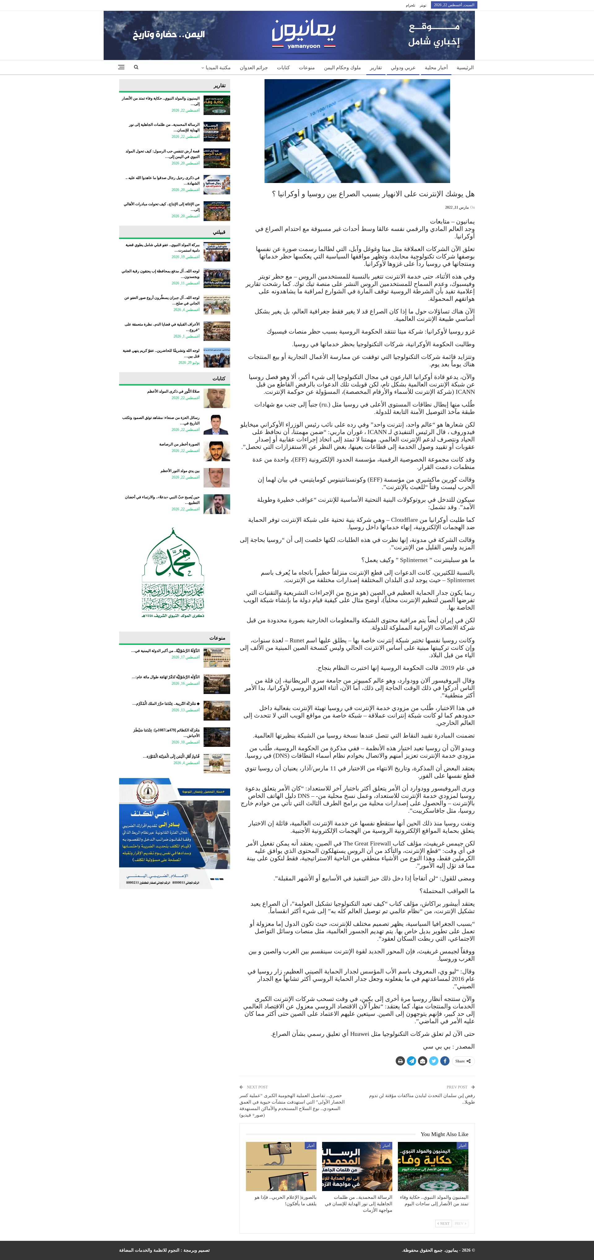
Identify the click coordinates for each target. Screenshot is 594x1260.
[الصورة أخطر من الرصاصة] (217, 451)
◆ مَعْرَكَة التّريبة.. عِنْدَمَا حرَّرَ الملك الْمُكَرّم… (166, 703)
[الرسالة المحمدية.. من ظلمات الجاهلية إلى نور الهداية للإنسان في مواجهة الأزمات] (357, 1166)
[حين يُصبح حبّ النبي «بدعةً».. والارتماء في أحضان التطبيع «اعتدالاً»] (217, 504)
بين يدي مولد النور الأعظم (180, 471)
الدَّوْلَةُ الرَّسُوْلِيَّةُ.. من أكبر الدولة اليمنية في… (165, 651)
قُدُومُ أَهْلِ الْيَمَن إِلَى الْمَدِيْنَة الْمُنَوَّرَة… (171, 756)
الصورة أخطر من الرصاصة (179, 444)
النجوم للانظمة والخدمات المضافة (149, 1250)
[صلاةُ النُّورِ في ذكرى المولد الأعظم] (217, 398)
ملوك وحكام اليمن (342, 67)
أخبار (462, 1145)
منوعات (307, 67)
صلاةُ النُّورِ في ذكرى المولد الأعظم (173, 391)
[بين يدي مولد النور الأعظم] (217, 478)
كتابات (283, 67)
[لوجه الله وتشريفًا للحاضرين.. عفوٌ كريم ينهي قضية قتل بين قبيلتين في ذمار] (217, 358)
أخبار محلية (436, 67)
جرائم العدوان (254, 67)
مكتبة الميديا (218, 67)
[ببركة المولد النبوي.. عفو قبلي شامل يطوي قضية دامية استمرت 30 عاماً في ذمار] (217, 252)
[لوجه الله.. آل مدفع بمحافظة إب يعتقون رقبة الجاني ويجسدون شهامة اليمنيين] (217, 278)
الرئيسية (465, 67)
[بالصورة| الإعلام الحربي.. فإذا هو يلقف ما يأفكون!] (281, 1166)
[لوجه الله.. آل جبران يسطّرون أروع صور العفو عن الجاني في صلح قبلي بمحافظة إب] (217, 305)
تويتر (423, 5)
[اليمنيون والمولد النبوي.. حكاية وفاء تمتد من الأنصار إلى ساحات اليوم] (433, 1166)
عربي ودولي (403, 67)
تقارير (376, 67)
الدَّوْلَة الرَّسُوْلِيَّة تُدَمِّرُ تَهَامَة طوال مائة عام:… (166, 677)
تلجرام (410, 5)
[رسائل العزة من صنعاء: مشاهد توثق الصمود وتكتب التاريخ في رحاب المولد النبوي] (217, 425)
